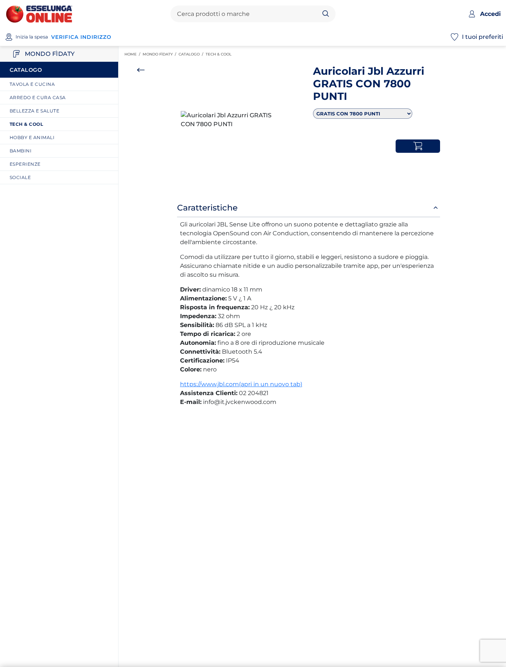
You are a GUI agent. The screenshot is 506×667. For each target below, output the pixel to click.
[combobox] (247, 14)
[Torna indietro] (140, 70)
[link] (62, 84)
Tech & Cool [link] (220, 54)
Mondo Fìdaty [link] (161, 54)
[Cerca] (326, 14)
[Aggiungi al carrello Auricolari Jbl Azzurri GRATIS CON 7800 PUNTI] (418, 146)
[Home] (39, 13)
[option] (232, 120)
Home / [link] (133, 54)
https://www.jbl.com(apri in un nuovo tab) (241, 384)
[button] (232, 120)
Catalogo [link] (192, 54)
